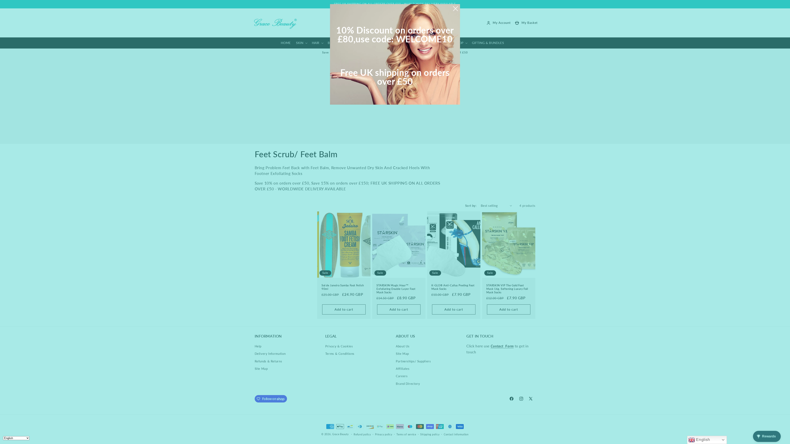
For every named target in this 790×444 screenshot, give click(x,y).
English (702, 439)
